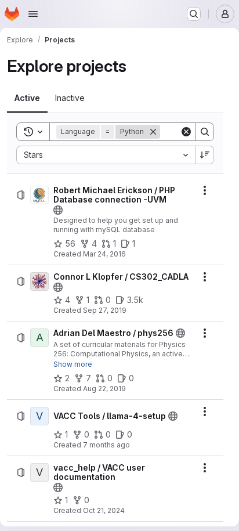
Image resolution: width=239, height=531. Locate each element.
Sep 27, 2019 (104, 310)
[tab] (27, 98)
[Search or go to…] (194, 14)
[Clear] (186, 132)
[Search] (204, 131)
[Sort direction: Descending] (204, 155)
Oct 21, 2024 (104, 510)
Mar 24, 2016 (104, 254)
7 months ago (106, 444)
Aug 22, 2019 (104, 388)
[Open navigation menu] (33, 14)
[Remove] (153, 132)
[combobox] (105, 155)
